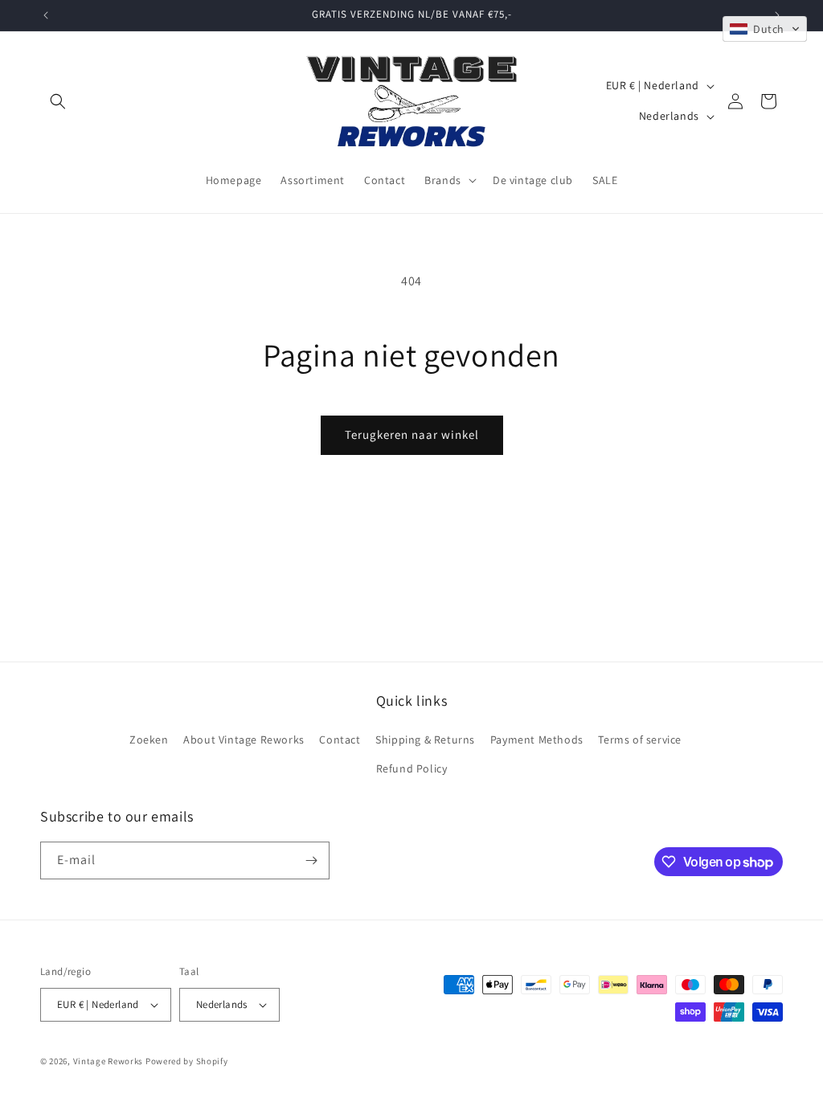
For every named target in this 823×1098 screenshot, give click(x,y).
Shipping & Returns (425, 739)
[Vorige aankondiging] (45, 15)
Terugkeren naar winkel (412, 434)
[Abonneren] (311, 860)
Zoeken (149, 739)
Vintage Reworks (108, 1061)
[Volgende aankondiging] (777, 15)
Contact (339, 739)
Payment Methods (536, 739)
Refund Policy (412, 768)
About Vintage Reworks (244, 739)
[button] (58, 101)
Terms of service (640, 739)
